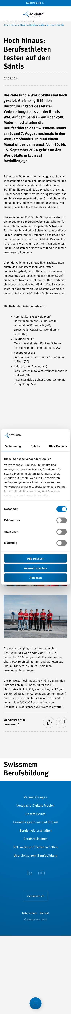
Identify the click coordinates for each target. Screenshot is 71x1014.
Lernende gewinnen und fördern (35, 822)
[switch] (61, 520)
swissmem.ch (33, 3)
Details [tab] (35, 446)
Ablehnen (35, 577)
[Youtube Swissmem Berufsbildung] (41, 873)
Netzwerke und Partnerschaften (35, 847)
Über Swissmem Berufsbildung (35, 856)
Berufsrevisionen (35, 839)
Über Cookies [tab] (58, 446)
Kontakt (44, 913)
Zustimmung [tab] (12, 446)
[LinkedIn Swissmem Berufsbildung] (29, 873)
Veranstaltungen (35, 797)
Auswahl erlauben (35, 568)
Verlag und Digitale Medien (35, 806)
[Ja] (48, 722)
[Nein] (61, 722)
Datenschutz (29, 913)
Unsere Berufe (35, 814)
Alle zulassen (35, 558)
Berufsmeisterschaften (35, 831)
